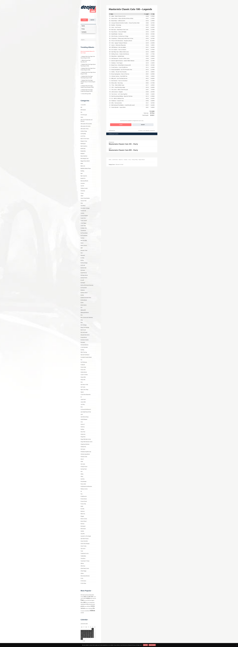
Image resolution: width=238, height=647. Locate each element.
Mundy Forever (84, 466)
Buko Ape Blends (84, 180)
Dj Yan (82, 302)
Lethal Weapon (84, 419)
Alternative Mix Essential (86, 123)
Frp (81, 359)
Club (82, 203)
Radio (82, 506)
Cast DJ (82, 185)
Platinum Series (84, 488)
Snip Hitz (83, 533)
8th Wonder (83, 109)
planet (93, 604)
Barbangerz (83, 143)
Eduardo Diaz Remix (85, 334)
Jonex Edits (83, 401)
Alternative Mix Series (85, 126)
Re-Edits (82, 508)
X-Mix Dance (83, 580)
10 (81, 633)
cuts (144, 130)
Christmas (83, 190)
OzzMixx (82, 478)
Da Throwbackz (84, 235)
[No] (236, 645)
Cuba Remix (83, 230)
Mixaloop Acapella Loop (86, 451)
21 (90, 635)
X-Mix (82, 578)
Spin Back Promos (85, 538)
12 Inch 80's (83, 104)
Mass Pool (83, 431)
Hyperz (82, 392)
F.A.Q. (83, 29)
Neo (81, 471)
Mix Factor (83, 449)
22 (92, 635)
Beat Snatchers (84, 146)
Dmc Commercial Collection (87, 317)
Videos (82, 573)
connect (94, 596)
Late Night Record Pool (86, 411)
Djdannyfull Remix (85, 312)
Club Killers (83, 205)
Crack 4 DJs (83, 218)
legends (147, 130)
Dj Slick (82, 295)
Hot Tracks (83, 387)
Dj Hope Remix (84, 277)
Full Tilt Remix (84, 362)
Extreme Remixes (84, 344)
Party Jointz (83, 483)
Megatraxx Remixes (85, 444)
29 (92, 637)
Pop (81, 493)
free (82, 600)
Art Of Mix (83, 136)
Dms (82, 322)
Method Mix (83, 446)
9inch (82, 117)
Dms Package (84, 324)
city (87, 596)
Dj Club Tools (83, 267)
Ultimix (82, 563)
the (94, 608)
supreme (90, 608)
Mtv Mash (83, 464)
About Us (121, 159)
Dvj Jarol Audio (84, 332)
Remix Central (84, 518)
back (83, 594)
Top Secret (83, 548)
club (92, 596)
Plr (81, 491)
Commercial (83, 210)
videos (92, 610)
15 (92, 633)
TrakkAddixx (83, 556)
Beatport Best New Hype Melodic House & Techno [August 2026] (88, 82)
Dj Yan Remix (83, 305)
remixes (83, 608)
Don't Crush (83, 329)
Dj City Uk (83, 265)
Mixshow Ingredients (85, 454)
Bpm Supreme (84, 175)
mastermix (92, 602)
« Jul (84, 640)
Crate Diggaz (83, 223)
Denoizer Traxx (84, 250)
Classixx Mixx (83, 200)
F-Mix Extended (84, 347)
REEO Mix (83, 513)
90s (81, 112)
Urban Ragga (83, 570)
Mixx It (82, 459)
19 (86, 635)
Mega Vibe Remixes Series (86, 441)
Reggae (82, 516)
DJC (81, 307)
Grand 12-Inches (84, 374)
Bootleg (82, 170)
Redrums (83, 511)
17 (81, 635)
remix (93, 606)
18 (83, 635)
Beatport (83, 153)
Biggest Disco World (85, 160)
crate (84, 598)
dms (95, 598)
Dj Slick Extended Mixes (86, 297)
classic (141, 130)
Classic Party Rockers (85, 198)
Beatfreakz (83, 148)
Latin (82, 414)
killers (82, 602)
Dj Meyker (83, 282)
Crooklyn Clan (84, 228)
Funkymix (83, 364)
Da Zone (82, 238)
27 (88, 637)
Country (82, 213)
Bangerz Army (84, 141)
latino (87, 602)
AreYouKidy (83, 133)
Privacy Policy (135, 159)
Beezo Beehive (84, 156)
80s (81, 107)
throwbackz (83, 610)
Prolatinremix (84, 496)
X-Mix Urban (83, 583)
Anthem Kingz (84, 131)
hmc (90, 600)
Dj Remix (83, 290)
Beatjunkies (83, 151)
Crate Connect (84, 220)
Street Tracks (83, 546)
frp (84, 600)
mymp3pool (83, 604)
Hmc (82, 382)
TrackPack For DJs (85, 553)
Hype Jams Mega (84, 389)
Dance (82, 242)
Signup (92, 19)
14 (90, 633)
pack (89, 604)
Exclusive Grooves (85, 339)
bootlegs (82, 596)
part (91, 604)
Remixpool (83, 526)
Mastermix (83, 434)
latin (84, 602)
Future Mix (83, 369)
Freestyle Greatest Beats (86, 357)
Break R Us (83, 178)
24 (81, 637)
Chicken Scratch (84, 188)
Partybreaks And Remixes (86, 486)
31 (81, 639)
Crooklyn (87, 598)
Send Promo (115, 159)
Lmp (82, 421)
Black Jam (83, 165)
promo (82, 606)
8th (81, 594)
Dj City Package (84, 262)
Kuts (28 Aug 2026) (86, 93)
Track (82, 551)
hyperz (92, 600)
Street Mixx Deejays (85, 543)
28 (90, 637)
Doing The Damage (85, 327)
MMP (82, 461)
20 (88, 635)
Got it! (145, 645)
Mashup (82, 429)
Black (82, 163)
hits (88, 600)
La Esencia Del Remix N (86, 409)
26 (86, 637)
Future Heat (83, 367)
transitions (87, 610)
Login (84, 19)
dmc (91, 598)
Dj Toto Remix (84, 300)
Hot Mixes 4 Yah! (84, 384)
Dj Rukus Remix (84, 292)
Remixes (82, 523)
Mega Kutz (83, 436)
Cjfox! (82, 195)
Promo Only (83, 503)
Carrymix (83, 183)
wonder (82, 612)
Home (83, 26)
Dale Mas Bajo (84, 240)
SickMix (82, 531)
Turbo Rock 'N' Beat (85, 560)
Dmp (82, 319)
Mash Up (82, 426)
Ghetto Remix (84, 372)
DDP (82, 247)
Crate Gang (83, 225)
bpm (82, 173)
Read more (152, 645)
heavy (86, 600)
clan (89, 596)
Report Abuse (142, 159)
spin (88, 608)
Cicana (82, 193)
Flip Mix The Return (85, 354)
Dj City (82, 260)
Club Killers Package (85, 208)
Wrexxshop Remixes (85, 575)
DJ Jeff (82, 280)
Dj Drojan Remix (84, 275)
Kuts (82, 406)
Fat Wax (82, 349)
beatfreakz (87, 594)
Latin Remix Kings (85, 416)
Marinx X (83, 424)
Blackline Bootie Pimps (86, 168)
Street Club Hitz (84, 541)
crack (82, 598)
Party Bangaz (83, 481)
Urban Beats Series (85, 568)
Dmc (82, 315)
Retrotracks (83, 528)
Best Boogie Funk (84, 158)
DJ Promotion (84, 287)
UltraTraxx (83, 565)
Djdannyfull (83, 310)
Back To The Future (85, 138)
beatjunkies (91, 594)
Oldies (82, 474)
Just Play (83, 404)
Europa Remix (84, 337)
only (87, 604)
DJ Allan (82, 257)
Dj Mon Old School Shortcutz (87, 285)
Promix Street (84, 501)
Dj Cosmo (83, 270)
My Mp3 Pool (83, 469)
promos (85, 606)
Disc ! (82, 252)
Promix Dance (84, 498)
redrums (88, 606)
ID (81, 397)
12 (86, 633)
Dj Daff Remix (84, 272)
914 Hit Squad (84, 114)
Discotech (83, 255)
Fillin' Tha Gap (84, 352)
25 (83, 637)
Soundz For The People (86, 536)
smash (86, 608)
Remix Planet (84, 521)
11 (83, 633)
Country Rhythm (84, 215)
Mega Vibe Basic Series (86, 439)
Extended (83, 342)
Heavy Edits (83, 377)
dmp (93, 598)
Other (82, 476)
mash (89, 602)
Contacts (84, 32)
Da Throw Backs (84, 233)
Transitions (83, 558)
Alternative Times (85, 128)
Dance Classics (84, 245)
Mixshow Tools (84, 456)
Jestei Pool (83, 399)
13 (88, 633)
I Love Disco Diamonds (85, 394)
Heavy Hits (83, 379)
